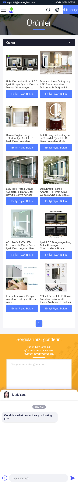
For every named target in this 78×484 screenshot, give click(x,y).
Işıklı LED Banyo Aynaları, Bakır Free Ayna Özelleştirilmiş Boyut (55, 245)
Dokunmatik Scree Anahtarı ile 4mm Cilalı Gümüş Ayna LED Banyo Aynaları (54, 193)
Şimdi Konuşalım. (70, 10)
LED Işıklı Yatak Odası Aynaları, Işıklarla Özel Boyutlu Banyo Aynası (19, 191)
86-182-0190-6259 (65, 2)
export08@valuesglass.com (21, 2)
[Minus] (72, 395)
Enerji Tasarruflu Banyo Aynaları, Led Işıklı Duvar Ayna (21, 299)
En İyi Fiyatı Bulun (22, 93)
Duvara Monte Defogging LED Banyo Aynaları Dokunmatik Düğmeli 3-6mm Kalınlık (55, 86)
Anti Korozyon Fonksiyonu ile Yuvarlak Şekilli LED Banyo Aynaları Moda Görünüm (55, 140)
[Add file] (5, 478)
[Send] (73, 478)
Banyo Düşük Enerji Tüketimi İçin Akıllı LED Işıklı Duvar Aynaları (19, 138)
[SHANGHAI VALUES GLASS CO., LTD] (15, 9)
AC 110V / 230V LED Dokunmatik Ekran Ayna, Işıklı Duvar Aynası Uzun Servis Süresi (20, 247)
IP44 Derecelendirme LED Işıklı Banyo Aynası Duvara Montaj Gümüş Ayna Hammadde (22, 86)
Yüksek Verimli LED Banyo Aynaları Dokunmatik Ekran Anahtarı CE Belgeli (56, 299)
